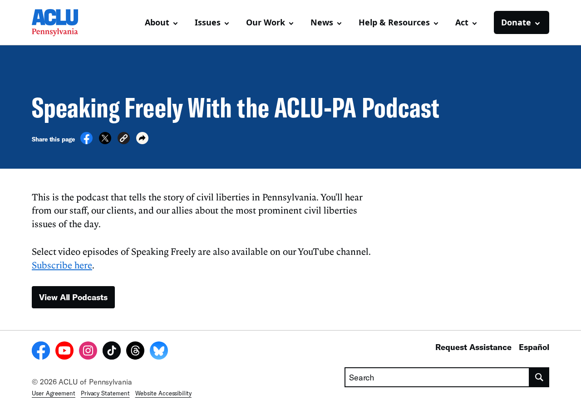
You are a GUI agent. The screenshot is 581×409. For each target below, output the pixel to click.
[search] (539, 377)
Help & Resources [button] (394, 22)
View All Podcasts (73, 297)
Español (534, 347)
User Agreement (53, 393)
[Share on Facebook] (86, 141)
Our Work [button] (265, 22)
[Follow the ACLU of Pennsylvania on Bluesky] (159, 351)
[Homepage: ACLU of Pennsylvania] (63, 22)
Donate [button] (516, 22)
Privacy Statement (105, 393)
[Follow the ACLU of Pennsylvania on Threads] (135, 351)
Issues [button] (208, 22)
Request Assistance (473, 347)
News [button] (321, 22)
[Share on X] (105, 141)
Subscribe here (62, 265)
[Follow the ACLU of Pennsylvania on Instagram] (88, 351)
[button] (124, 139)
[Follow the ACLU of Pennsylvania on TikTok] (112, 351)
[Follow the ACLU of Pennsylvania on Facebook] (41, 351)
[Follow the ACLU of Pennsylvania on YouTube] (64, 351)
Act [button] (461, 22)
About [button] (157, 22)
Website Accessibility (163, 393)
